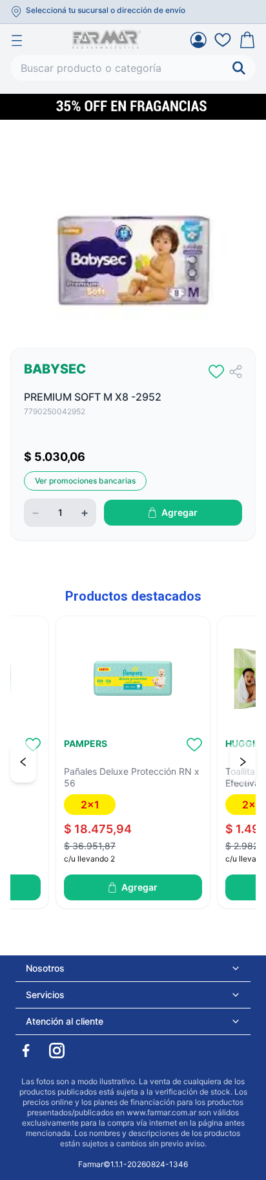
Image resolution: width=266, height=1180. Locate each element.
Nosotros (45, 968)
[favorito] (216, 371)
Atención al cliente (64, 1021)
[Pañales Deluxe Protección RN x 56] (133, 678)
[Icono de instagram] (56, 1050)
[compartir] (235, 371)
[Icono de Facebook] (25, 1050)
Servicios (45, 994)
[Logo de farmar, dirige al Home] (106, 39)
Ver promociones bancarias (85, 480)
